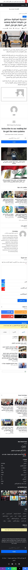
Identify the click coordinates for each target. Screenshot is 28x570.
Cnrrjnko (15, 231)
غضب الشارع (23, 520)
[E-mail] (24, 100)
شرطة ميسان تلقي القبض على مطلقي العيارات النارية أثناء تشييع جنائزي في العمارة (21, 216)
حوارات (24, 470)
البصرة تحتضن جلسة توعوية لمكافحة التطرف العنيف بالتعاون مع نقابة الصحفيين (21, 200)
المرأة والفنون (23, 465)
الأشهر (23, 332)
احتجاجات (24, 513)
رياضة (25, 472)
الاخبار (20, 13)
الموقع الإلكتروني (23, 294)
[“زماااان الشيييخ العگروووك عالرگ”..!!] (22, 365)
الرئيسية (24, 13)
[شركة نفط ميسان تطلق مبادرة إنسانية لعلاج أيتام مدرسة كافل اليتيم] (7, 194)
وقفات (4, 520)
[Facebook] (3, 281)
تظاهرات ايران (23, 518)
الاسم (26, 281)
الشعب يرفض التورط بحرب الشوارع (19, 343)
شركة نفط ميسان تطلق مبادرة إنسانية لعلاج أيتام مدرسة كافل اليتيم (8, 200)
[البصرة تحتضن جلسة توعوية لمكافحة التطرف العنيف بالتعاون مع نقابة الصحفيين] (21, 194)
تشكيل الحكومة (5, 516)
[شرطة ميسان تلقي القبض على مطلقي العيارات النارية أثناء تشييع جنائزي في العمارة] (21, 209)
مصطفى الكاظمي (16, 520)
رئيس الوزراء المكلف (15, 518)
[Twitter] (3, 285)
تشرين (11, 516)
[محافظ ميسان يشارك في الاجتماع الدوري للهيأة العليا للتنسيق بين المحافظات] (5, 498)
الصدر (3, 513)
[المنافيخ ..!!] (22, 338)
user (24, 28)
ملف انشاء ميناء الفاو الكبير (20, 483)
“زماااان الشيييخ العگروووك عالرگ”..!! (10, 364)
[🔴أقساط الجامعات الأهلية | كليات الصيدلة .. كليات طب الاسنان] (22, 349)
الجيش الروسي (9, 513)
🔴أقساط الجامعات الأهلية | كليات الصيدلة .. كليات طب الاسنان (10, 348)
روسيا (8, 518)
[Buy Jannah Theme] (14, 9)
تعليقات (5, 332)
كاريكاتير (24, 479)
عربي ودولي (23, 474)
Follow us (25, 525)
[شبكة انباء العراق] (18, 5)
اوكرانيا (19, 516)
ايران (15, 516)
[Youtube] (3, 289)
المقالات (24, 468)
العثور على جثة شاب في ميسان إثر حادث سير (8, 215)
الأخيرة (14, 332)
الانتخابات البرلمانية (17, 513)
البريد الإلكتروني (24, 287)
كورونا (24, 481)
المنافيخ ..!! (15, 337)
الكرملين (24, 516)
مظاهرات (9, 520)
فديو (25, 476)
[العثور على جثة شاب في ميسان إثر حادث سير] (7, 209)
